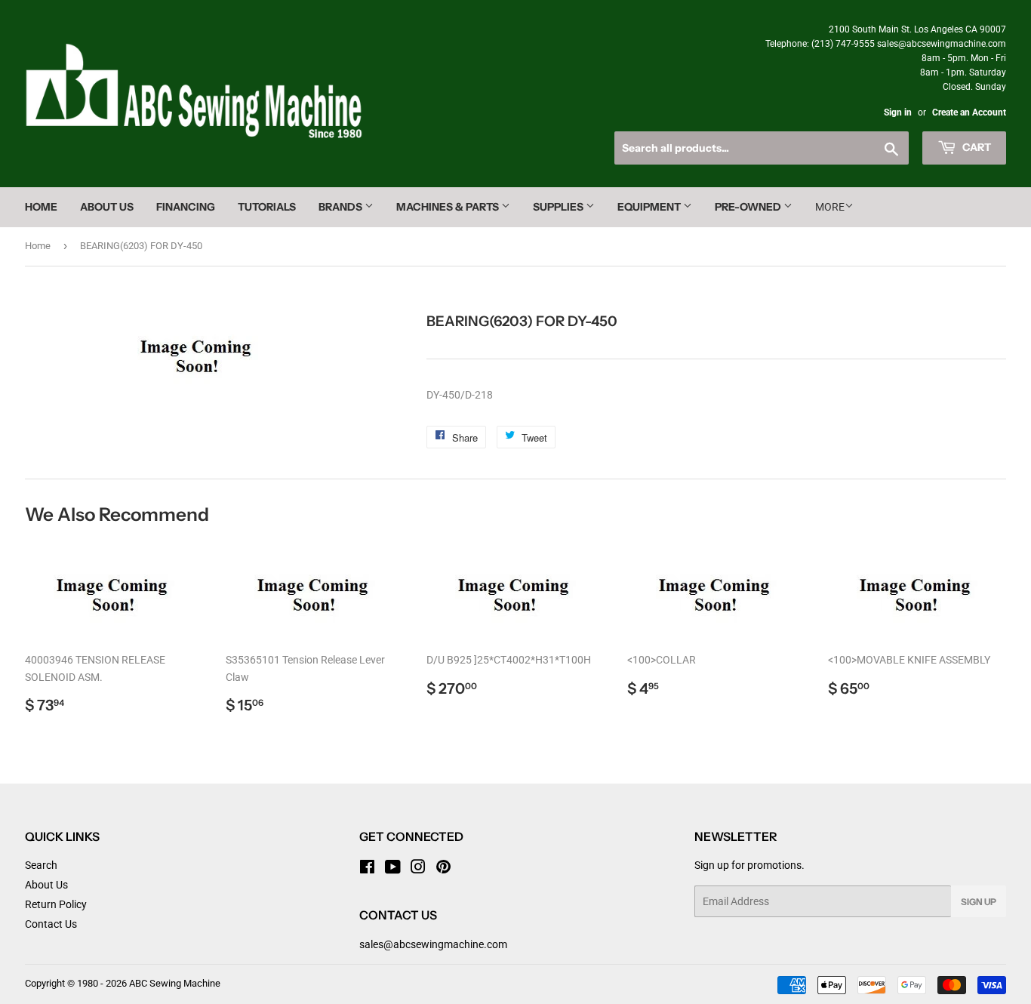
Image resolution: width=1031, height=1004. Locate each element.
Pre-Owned (749, 207)
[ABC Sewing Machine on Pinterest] (443, 869)
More (830, 207)
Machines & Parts (448, 207)
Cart (975, 147)
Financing (185, 207)
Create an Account (969, 112)
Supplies (559, 207)
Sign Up (978, 901)
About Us (107, 207)
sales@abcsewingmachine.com (433, 944)
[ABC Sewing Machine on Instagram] (418, 869)
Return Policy (56, 904)
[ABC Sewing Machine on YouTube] (393, 869)
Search (41, 865)
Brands (342, 207)
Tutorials (267, 207)
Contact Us (51, 924)
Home (41, 207)
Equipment (650, 207)
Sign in (898, 112)
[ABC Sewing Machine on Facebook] (367, 869)
